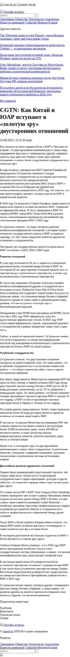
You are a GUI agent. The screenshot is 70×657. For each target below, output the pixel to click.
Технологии (36, 19)
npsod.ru (8, 631)
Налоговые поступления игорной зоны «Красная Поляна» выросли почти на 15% (31, 56)
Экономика (7, 19)
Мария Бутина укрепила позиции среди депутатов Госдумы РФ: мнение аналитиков (32, 79)
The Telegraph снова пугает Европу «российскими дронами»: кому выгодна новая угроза (32, 37)
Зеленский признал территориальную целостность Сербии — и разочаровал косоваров (32, 46)
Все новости (8, 100)
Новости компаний (12, 22)
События (31, 22)
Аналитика (52, 19)
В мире (52, 22)
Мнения (42, 22)
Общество (21, 19)
